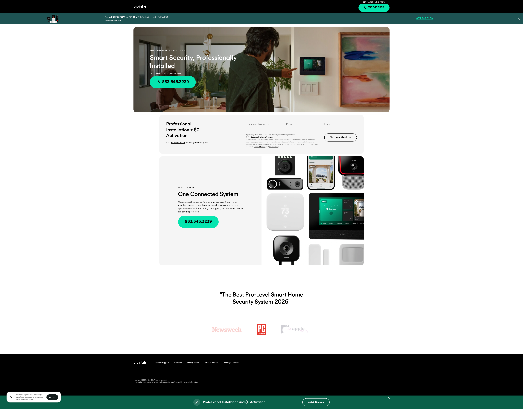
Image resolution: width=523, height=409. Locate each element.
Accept (52, 397)
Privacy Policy (274, 147)
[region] (34, 397)
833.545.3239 (175, 82)
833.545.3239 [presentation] (376, 7)
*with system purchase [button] (113, 20)
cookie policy (30, 397)
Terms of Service (259, 147)
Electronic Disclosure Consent (261, 137)
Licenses (178, 363)
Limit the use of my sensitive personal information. (181, 382)
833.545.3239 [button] (424, 18)
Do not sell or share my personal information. (148, 382)
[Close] (11, 397)
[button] (518, 18)
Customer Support (161, 363)
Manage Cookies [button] (27, 399)
